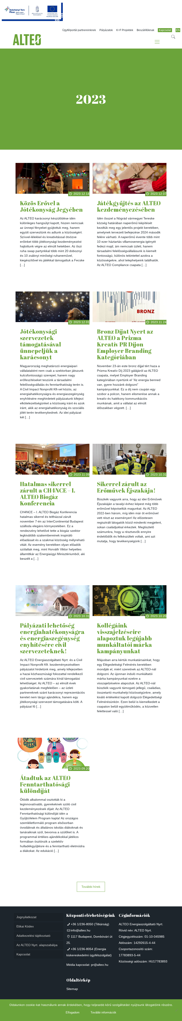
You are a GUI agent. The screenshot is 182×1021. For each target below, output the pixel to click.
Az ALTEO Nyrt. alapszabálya (36, 945)
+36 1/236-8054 (82, 949)
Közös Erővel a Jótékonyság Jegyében (51, 206)
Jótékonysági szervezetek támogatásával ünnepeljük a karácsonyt (40, 344)
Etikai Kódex (25, 926)
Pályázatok (106, 30)
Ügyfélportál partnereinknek (79, 30)
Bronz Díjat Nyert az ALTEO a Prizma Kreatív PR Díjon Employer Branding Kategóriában (125, 344)
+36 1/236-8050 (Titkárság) (90, 924)
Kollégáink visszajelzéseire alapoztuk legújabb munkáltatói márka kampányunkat (124, 638)
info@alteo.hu (80, 930)
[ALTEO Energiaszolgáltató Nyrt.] (27, 42)
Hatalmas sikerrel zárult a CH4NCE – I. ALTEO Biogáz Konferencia (47, 493)
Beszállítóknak (145, 30)
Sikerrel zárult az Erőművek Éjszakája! (126, 487)
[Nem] (176, 1010)
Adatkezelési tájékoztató (33, 935)
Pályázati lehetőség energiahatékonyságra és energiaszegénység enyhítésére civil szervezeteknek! (52, 638)
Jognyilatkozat (26, 917)
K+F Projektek (124, 30)
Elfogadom (72, 1012)
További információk (103, 1012)
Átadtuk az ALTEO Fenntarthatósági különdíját (45, 784)
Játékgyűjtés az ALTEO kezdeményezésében (129, 206)
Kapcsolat (165, 30)
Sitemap (72, 989)
